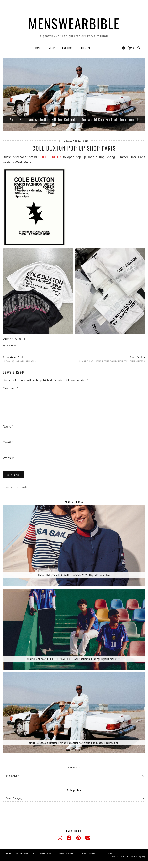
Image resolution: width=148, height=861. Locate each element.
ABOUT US (46, 854)
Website (8, 458)
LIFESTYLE (86, 47)
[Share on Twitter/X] (16, 338)
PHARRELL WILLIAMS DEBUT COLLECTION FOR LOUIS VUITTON (112, 359)
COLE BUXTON (50, 157)
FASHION (67, 47)
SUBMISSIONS (88, 854)
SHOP (52, 47)
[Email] (87, 838)
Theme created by (128, 857)
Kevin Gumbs (65, 140)
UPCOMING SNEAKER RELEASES (19, 359)
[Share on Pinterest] (21, 338)
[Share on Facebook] (12, 338)
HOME (38, 47)
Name (8, 426)
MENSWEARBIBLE (74, 23)
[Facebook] (124, 47)
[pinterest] (78, 838)
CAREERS (108, 854)
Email (8, 442)
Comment (10, 388)
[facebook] (69, 838)
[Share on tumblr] (25, 338)
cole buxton (11, 345)
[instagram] (60, 838)
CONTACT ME (66, 854)
